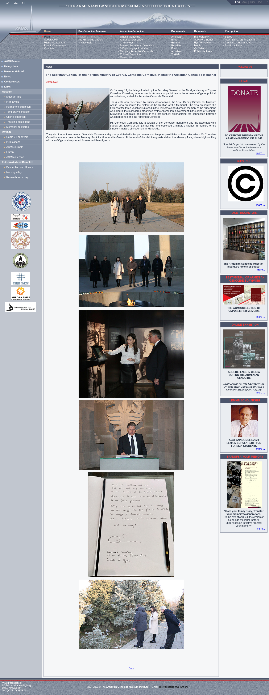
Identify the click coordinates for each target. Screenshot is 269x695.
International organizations (240, 39)
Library (10, 152)
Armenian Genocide (131, 39)
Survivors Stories (204, 39)
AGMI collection (15, 157)
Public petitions (233, 45)
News (7, 76)
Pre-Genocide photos (90, 39)
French (175, 48)
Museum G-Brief (14, 71)
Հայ (244, 2)
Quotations (200, 48)
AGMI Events (12, 61)
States (228, 36)
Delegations (11, 66)
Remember (126, 57)
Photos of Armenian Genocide (137, 45)
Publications (13, 142)
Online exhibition (16, 116)
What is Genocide (130, 36)
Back (131, 668)
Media (197, 45)
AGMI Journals (15, 147)
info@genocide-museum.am (173, 687)
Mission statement (54, 42)
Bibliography (201, 36)
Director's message (55, 45)
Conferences (12, 81)
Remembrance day (17, 177)
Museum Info (13, 96)
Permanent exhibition (18, 106)
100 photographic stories (134, 48)
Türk (252, 2)
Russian (176, 45)
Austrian (176, 51)
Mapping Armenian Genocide (136, 51)
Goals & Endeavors (17, 137)
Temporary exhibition (18, 111)
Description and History (19, 167)
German (176, 42)
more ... (260, 153)
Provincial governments (238, 42)
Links (7, 86)
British (174, 39)
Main (47, 36)
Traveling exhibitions (18, 121)
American (176, 36)
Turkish (175, 54)
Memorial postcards (18, 126)
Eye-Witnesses (202, 42)
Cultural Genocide (130, 54)
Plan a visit (12, 101)
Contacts (49, 48)
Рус (260, 2)
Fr (266, 2)
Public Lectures (203, 51)
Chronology (126, 42)
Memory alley (14, 172)
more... (261, 269)
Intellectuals (85, 42)
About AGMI (51, 39)
